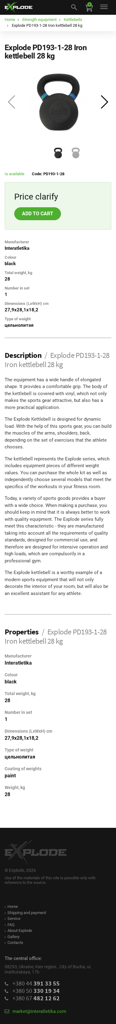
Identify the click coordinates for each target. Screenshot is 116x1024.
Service (13, 918)
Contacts (15, 942)
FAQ (11, 924)
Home (12, 906)
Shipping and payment (26, 912)
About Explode (19, 930)
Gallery (13, 936)
